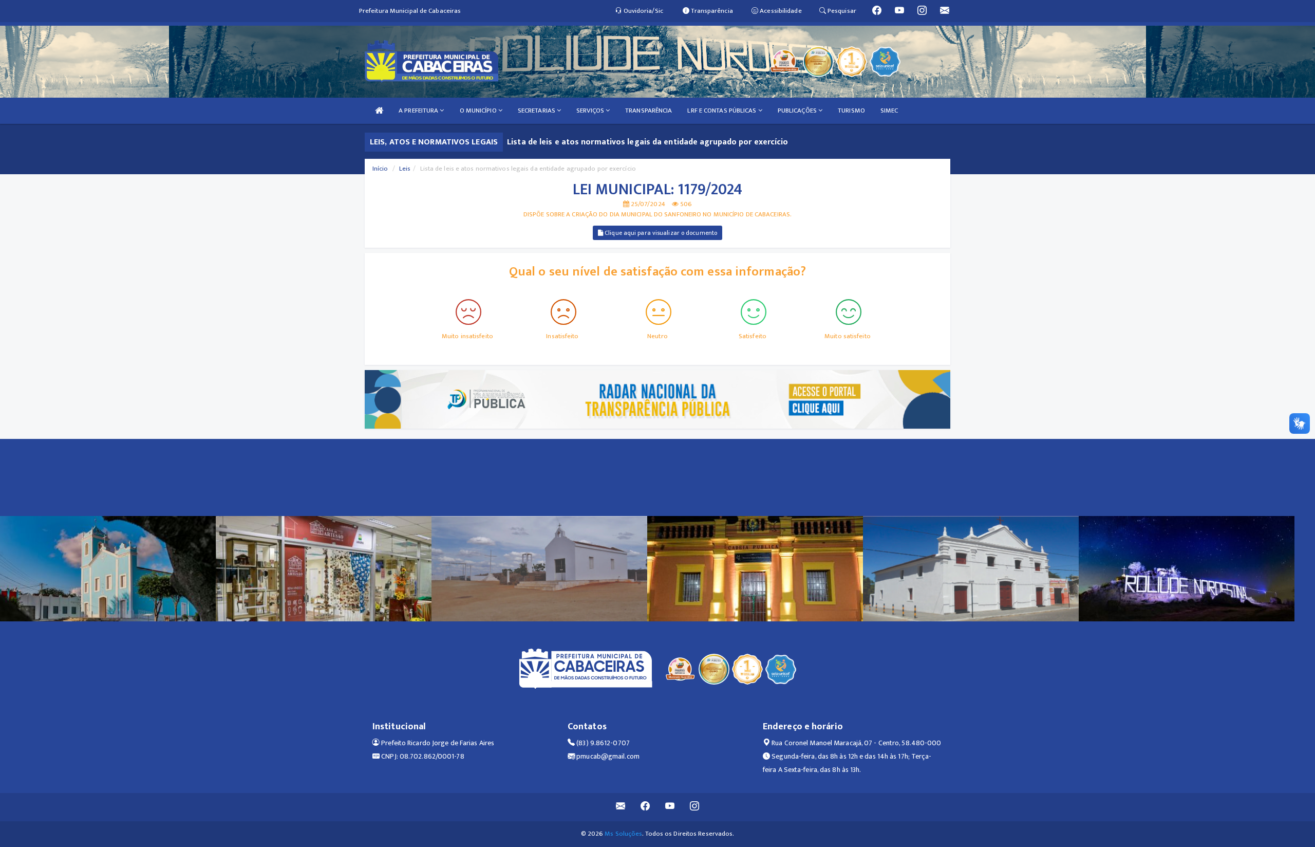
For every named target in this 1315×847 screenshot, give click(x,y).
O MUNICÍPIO (479, 110)
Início (380, 168)
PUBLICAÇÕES (798, 110)
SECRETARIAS (537, 110)
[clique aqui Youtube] (670, 807)
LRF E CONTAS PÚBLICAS (722, 110)
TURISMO (851, 110)
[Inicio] (379, 111)
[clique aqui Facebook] (645, 807)
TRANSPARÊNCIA (648, 110)
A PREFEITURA (419, 110)
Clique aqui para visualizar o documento (660, 233)
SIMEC (889, 110)
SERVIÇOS (591, 110)
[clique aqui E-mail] (621, 807)
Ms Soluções (623, 833)
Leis (404, 168)
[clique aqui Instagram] (695, 807)
